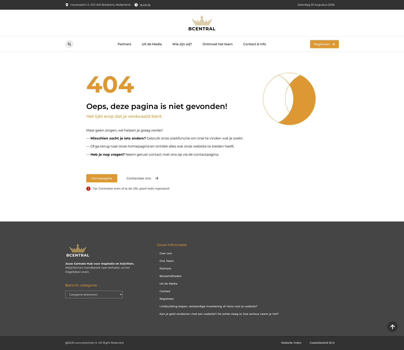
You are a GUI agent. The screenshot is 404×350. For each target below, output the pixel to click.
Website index (291, 342)
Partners (124, 44)
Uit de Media (152, 44)
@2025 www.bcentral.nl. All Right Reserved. (94, 342)
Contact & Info (254, 44)
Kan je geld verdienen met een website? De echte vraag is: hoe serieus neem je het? (219, 314)
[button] (69, 44)
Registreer (166, 298)
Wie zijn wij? (182, 44)
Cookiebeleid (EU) (322, 342)
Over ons (165, 253)
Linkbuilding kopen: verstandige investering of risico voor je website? (208, 306)
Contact (164, 291)
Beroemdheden (170, 276)
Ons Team (166, 260)
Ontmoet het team (218, 44)
